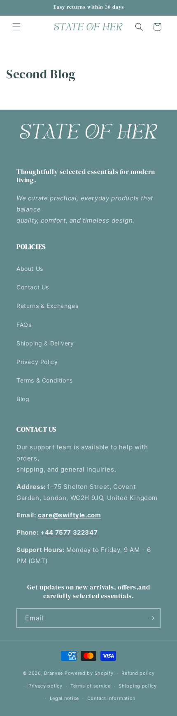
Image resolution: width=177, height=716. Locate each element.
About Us (29, 268)
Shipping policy (138, 686)
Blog (22, 398)
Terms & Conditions (44, 380)
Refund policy (137, 673)
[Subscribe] (151, 618)
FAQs (23, 324)
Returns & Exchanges (47, 305)
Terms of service (90, 686)
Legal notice (64, 698)
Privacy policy (45, 686)
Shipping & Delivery (45, 343)
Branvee (53, 673)
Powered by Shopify (89, 673)
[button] (16, 27)
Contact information (111, 698)
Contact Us (32, 287)
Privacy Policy (37, 361)
